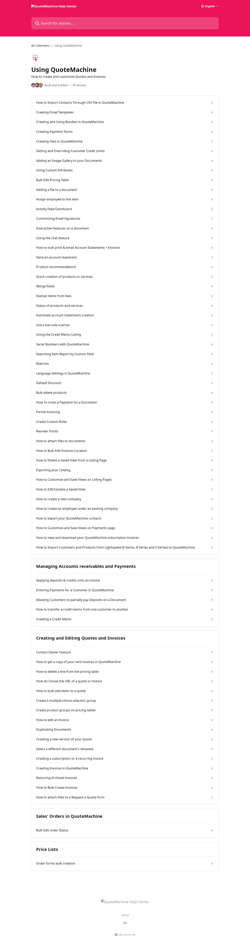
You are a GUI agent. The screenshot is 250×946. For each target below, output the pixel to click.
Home (125, 915)
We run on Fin (127, 934)
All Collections (40, 45)
